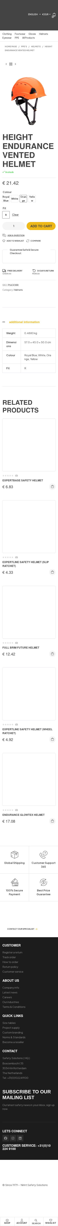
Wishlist (50, 1222)
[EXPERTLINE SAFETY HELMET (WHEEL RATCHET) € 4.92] (6, 64)
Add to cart (41, 226)
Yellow (34, 359)
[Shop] (7, 1220)
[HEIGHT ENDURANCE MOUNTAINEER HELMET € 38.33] (15, 64)
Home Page (11, 46)
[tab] (29, 322)
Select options (52, 486)
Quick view (50, 437)
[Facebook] (5, 1138)
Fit (4, 208)
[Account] (21, 1220)
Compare (35, 241)
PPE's (24, 46)
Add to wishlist (15, 241)
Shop (7, 1222)
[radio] (6, 198)
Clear (15, 214)
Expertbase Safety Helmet (22, 480)
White (41, 355)
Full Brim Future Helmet (20, 647)
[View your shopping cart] (54, 14)
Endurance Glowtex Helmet (23, 815)
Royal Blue (30, 355)
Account (21, 1222)
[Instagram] (13, 1138)
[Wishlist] (50, 1220)
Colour (7, 192)
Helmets (36, 46)
